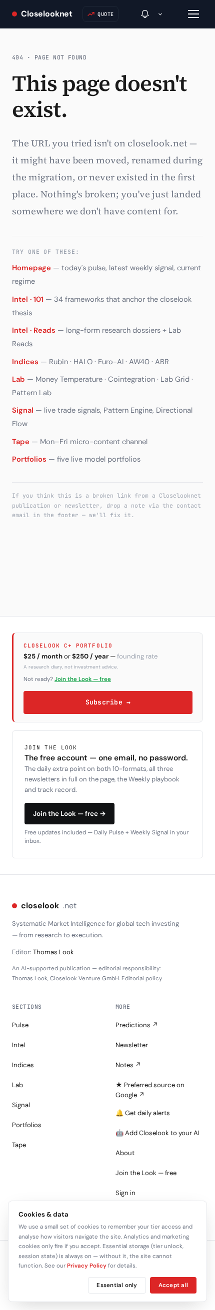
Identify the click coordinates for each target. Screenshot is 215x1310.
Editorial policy (142, 978)
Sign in (126, 1193)
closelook (48, 905)
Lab (18, 379)
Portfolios (29, 459)
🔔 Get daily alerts (143, 1113)
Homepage (31, 268)
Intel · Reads (34, 330)
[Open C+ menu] (160, 13)
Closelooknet (46, 13)
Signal (23, 410)
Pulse (20, 1025)
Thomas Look (53, 952)
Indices (25, 362)
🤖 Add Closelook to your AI (158, 1133)
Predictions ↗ (137, 1025)
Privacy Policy (86, 1266)
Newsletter (132, 1045)
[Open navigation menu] (193, 13)
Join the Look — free (82, 679)
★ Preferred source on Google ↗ (150, 1090)
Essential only (116, 1285)
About (125, 1153)
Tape (21, 442)
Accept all (173, 1285)
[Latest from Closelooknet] (145, 14)
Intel (18, 1045)
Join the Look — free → (69, 813)
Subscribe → (108, 702)
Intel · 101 (28, 299)
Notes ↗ (129, 1065)
